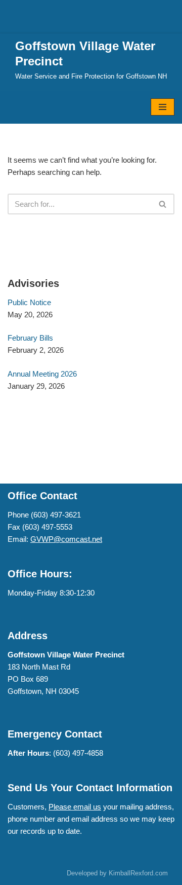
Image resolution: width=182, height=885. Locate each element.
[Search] (163, 204)
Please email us (75, 806)
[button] (162, 204)
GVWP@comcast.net (66, 539)
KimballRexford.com (138, 873)
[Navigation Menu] (162, 107)
